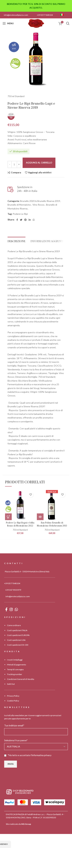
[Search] (67, 23)
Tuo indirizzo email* (14, 725)
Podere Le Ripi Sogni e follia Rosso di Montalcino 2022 (20, 524)
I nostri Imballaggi (14, 659)
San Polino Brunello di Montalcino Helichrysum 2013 (52, 524)
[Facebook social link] (17, 220)
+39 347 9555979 (13, 590)
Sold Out (11, 684)
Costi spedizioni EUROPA (18, 635)
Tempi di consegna (15, 669)
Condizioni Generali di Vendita (20, 679)
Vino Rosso (38, 204)
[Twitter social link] (21, 220)
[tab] (16, 240)
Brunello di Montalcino (19, 204)
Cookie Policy (13, 700)
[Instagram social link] (11, 609)
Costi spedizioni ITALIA (17, 630)
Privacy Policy (13, 696)
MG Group (26, 824)
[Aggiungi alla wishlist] (30, 495)
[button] (8, 516)
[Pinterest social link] (25, 220)
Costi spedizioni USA (16, 640)
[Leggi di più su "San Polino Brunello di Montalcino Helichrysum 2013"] (40, 516)
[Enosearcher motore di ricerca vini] (19, 791)
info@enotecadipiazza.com (16, 15)
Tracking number (14, 674)
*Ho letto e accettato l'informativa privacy (29, 755)
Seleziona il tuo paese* (16, 740)
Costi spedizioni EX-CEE (17, 645)
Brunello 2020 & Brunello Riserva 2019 (40, 201)
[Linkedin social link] (30, 220)
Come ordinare (14, 625)
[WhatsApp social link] (34, 220)
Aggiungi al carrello (39, 162)
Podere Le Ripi (20, 213)
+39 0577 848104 (45, 15)
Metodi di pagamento (16, 664)
